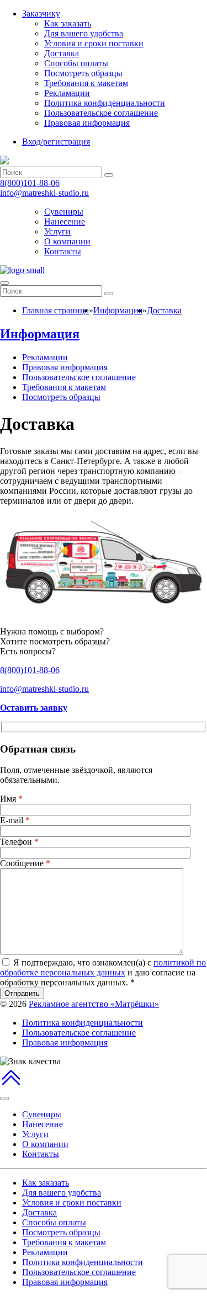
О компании (67, 241)
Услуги (57, 231)
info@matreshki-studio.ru (44, 193)
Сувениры (63, 211)
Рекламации (67, 93)
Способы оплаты (76, 63)
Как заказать (67, 23)
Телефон (19, 841)
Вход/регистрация (56, 141)
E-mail (15, 820)
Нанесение (64, 221)
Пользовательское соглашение (101, 113)
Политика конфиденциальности (104, 103)
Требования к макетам (86, 83)
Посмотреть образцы (83, 73)
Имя (11, 798)
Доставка (61, 53)
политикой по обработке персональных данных (103, 967)
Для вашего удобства (83, 33)
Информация (39, 334)
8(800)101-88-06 (30, 183)
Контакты (62, 251)
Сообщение (25, 863)
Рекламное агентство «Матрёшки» (94, 1004)
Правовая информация (87, 122)
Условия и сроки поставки (94, 43)
